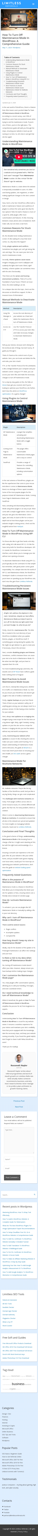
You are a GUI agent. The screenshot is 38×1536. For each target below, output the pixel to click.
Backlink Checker (8, 1307)
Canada (12, 1379)
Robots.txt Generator (10, 1300)
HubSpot (20, 526)
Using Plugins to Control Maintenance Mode (14, 74)
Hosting (4, 1420)
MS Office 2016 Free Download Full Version (17, 1347)
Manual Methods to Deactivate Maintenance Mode (16, 69)
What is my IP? (8, 1322)
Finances (5, 1417)
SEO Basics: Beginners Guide (12, 1454)
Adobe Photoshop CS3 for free (12, 1466)
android (17, 1379)
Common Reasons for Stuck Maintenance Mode (15, 65)
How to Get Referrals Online (11, 1457)
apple (21, 1379)
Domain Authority (9, 1315)
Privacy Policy (22, 1532)
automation (6, 1379)
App (4, 1376)
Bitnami (26, 748)
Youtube (7, 1512)
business (18, 1384)
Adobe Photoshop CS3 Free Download (16, 1358)
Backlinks (28, 1384)
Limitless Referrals (26, 581)
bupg (21, 1376)
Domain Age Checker (10, 1311)
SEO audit (16, 754)
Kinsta (4, 385)
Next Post (19, 1107)
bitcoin (29, 1376)
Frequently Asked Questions (15, 96)
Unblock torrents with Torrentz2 (13, 1472)
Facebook (7, 1507)
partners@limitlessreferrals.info (14, 1515)
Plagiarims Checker (9, 1318)
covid (4, 1384)
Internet (4, 1423)
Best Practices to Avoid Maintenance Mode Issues (15, 87)
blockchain (15, 1376)
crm (33, 1376)
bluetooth (9, 1384)
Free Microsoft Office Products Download (17, 1343)
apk (25, 1376)
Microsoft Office (7, 1429)
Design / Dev (6, 1414)
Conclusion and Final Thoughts (16, 94)
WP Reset (16, 672)
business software (30, 1379)
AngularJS (8, 1376)
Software (5, 1438)
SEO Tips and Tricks (9, 1435)
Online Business (7, 1432)
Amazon (18, 1389)
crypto (13, 1389)
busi (24, 1379)
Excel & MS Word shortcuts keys (14, 1354)
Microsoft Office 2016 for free (12, 1463)
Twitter (6, 1510)
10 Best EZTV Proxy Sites (10, 1469)
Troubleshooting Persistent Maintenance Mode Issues (15, 82)
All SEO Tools (7, 1304)
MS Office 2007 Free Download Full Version (17, 1351)
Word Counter (7, 1326)
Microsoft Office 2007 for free (12, 1460)
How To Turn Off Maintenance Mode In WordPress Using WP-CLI (17, 78)
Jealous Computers (8, 1485)
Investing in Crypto (8, 1426)
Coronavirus (6, 1389)
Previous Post (19, 1101)
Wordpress (16, 48)
